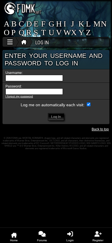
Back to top (100, 129)
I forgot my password (19, 96)
